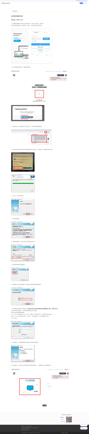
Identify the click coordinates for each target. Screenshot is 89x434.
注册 (81, 3)
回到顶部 (44, 405)
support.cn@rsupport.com (83, 0)
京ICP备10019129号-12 (25, 430)
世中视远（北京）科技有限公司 (28, 432)
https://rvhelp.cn (35, 23)
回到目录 (15, 11)
